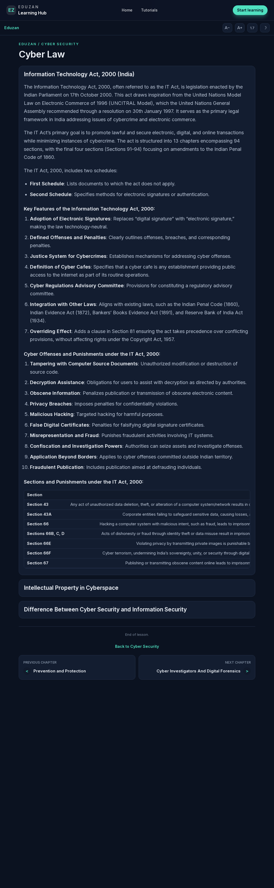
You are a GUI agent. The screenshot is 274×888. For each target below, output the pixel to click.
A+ (239, 27)
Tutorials (149, 10)
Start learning (250, 10)
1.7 (252, 28)
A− (227, 27)
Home (127, 10)
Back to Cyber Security (137, 646)
